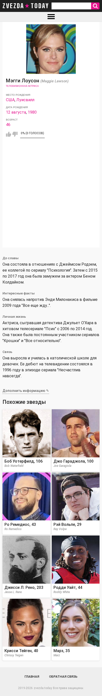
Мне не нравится (15, 134)
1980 (32, 112)
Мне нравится (8, 134)
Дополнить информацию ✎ (25, 391)
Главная (32, 676)
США (10, 99)
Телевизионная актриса (22, 86)
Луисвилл (25, 99)
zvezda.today (43, 688)
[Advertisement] (51, 196)
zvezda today (25, 6)
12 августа (16, 112)
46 (8, 124)
